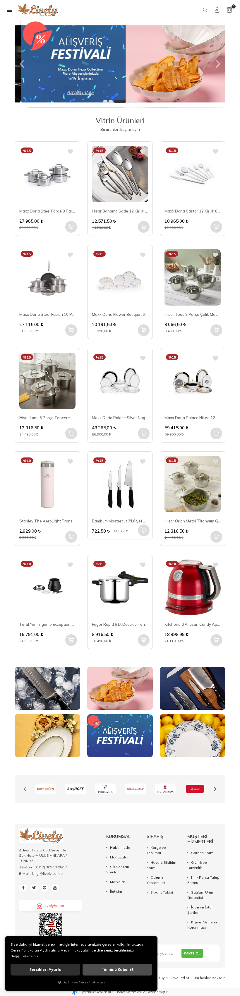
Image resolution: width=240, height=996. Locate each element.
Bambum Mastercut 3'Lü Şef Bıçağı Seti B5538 (120, 521)
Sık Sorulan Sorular (117, 869)
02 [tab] (111, 101)
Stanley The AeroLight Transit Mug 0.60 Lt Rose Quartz (47, 521)
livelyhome (54, 905)
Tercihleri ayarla (45, 969)
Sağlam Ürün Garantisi (200, 895)
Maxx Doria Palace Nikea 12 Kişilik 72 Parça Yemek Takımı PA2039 (192, 417)
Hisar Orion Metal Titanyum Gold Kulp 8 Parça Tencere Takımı (192, 521)
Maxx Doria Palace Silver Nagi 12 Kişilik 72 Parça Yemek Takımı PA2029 (120, 417)
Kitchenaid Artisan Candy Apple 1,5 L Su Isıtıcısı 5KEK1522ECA (192, 624)
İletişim (116, 891)
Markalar (117, 882)
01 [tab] (105, 101)
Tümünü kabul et (117, 969)
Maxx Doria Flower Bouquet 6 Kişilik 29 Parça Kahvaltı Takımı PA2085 (120, 314)
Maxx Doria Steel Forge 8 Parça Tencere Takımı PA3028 (47, 211)
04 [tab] (129, 101)
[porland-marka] (75, 789)
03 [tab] (120, 101)
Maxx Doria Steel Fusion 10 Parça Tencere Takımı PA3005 (47, 314)
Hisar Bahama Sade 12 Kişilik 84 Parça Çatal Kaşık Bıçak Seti (120, 211)
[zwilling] (194, 789)
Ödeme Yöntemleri (156, 880)
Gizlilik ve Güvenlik (197, 865)
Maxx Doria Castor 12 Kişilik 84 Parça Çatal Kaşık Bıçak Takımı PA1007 (192, 211)
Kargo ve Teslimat (156, 850)
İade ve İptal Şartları (199, 910)
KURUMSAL (118, 836)
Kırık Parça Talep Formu (203, 880)
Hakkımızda (120, 847)
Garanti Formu (203, 853)
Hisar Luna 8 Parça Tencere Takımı (47, 417)
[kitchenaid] (105, 789)
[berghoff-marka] (45, 789)
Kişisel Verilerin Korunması (202, 925)
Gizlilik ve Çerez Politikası (83, 982)
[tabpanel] (120, 64)
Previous (25, 789)
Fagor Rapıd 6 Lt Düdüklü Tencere (120, 624)
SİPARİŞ (155, 836)
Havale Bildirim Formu (161, 865)
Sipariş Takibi (161, 892)
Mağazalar (119, 857)
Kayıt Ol (192, 953)
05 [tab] (135, 101)
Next (215, 789)
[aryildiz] (165, 789)
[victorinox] (135, 789)
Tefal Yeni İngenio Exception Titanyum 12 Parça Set (47, 624)
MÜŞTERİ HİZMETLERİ (200, 839)
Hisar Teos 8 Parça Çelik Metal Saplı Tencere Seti (192, 314)
